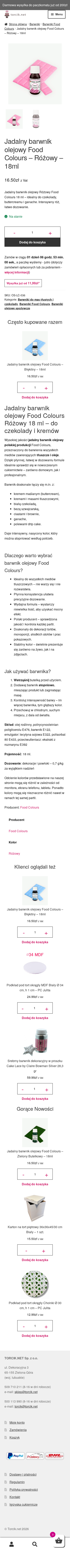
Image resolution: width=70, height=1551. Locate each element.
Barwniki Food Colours (34, 304)
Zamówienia (18, 1430)
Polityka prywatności (24, 1489)
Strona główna (18, 24)
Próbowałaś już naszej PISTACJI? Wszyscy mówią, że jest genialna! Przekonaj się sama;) (35, 5)
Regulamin (17, 1482)
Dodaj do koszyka (32, 242)
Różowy (14, 853)
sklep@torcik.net (26, 1392)
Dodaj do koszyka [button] (35, 397)
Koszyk (15, 1437)
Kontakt (15, 1497)
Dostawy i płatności (23, 1474)
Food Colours (29, 807)
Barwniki (35, 24)
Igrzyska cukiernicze (24, 1504)
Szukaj (35, 1544)
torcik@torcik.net (26, 1406)
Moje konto (17, 1422)
